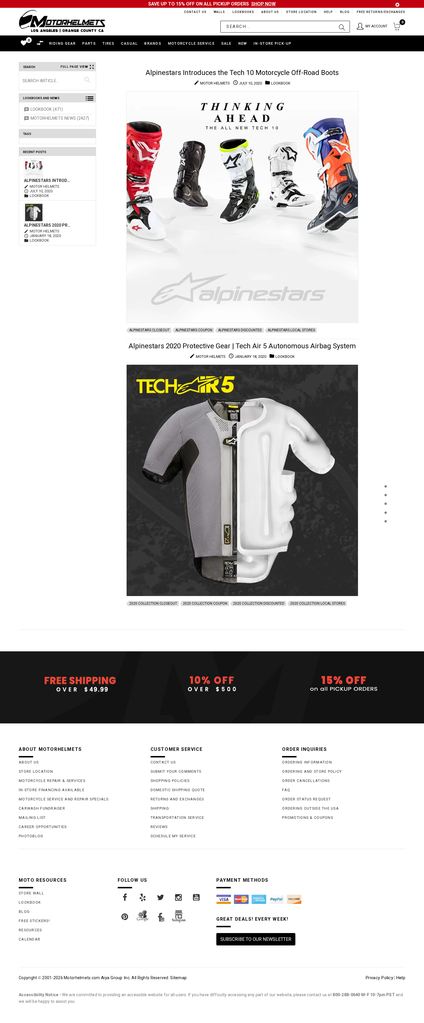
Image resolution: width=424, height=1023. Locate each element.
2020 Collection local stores (317, 603)
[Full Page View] (385, 473)
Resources (30, 930)
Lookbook (30, 902)
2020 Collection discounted (258, 603)
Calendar (29, 939)
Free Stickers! (34, 921)
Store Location (301, 12)
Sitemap (178, 977)
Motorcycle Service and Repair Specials (64, 799)
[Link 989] (125, 897)
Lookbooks (242, 12)
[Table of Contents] (385, 550)
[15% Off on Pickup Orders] (343, 684)
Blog (344, 12)
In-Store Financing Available (52, 790)
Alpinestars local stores (291, 330)
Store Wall (31, 893)
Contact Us (193, 12)
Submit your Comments (176, 771)
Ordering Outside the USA (310, 808)
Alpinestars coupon (193, 330)
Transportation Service (177, 817)
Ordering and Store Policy (312, 771)
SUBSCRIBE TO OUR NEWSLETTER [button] (255, 939)
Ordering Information (307, 762)
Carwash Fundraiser (42, 808)
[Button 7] (87, 80)
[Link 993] (196, 897)
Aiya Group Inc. (116, 977)
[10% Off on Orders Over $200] (212, 684)
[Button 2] (342, 27)
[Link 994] (125, 916)
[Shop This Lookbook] (385, 492)
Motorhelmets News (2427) (60, 118)
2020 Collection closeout (153, 603)
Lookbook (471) (47, 109)
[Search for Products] (385, 531)
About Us (269, 12)
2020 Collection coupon (205, 603)
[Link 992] (178, 897)
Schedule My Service (173, 836)
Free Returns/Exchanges (381, 12)
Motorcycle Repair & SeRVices (52, 780)
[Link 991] (160, 897)
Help (327, 12)
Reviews (159, 827)
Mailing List (32, 817)
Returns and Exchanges (177, 799)
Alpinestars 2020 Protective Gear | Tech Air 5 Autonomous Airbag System (47, 225)
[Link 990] (143, 897)
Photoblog (31, 836)
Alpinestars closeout (149, 330)
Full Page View (74, 67)
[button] (372, 26)
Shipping (160, 808)
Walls (218, 12)
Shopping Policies (170, 780)
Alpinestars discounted (240, 330)
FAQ (286, 790)
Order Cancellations (306, 780)
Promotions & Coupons (307, 817)
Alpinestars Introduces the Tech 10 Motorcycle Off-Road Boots (47, 180)
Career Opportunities (43, 827)
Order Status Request (306, 799)
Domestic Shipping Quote (178, 790)
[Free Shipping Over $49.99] (80, 684)
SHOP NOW (263, 4)
